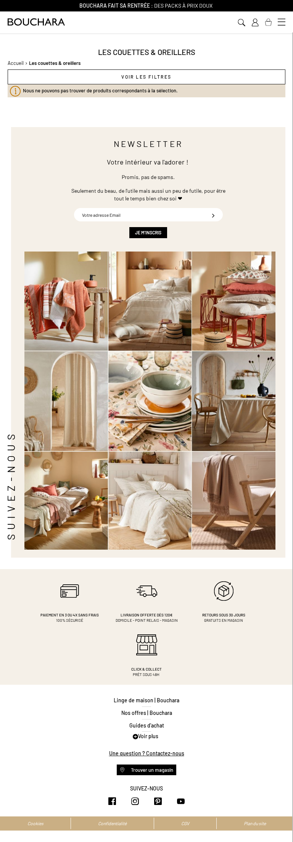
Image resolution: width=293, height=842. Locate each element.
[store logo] (36, 22)
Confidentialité (112, 823)
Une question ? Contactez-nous (146, 753)
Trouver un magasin (151, 770)
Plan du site (255, 823)
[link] (255, 22)
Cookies (35, 823)
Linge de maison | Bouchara (146, 700)
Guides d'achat (146, 725)
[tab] (146, 77)
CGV (185, 823)
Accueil (16, 63)
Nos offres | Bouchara (146, 713)
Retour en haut (279, 821)
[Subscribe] (213, 214)
